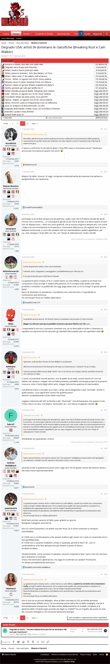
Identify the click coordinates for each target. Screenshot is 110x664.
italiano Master (10, 654)
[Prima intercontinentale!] (15, 277)
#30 (105, 574)
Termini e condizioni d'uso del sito (64, 654)
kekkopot (11, 366)
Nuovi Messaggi (7, 38)
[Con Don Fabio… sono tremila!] (8, 153)
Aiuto (95, 654)
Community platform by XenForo (55, 659)
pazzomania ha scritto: (32, 262)
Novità (26, 33)
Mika (10, 323)
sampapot (11, 228)
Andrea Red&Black (10, 464)
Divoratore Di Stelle (95, 631)
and (34, 207)
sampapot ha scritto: (31, 415)
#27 (105, 410)
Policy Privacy (85, 654)
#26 (105, 352)
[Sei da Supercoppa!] (13, 153)
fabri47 (6, 56)
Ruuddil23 (11, 143)
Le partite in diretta (44, 33)
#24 (105, 257)
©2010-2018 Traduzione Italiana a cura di (55, 662)
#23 (105, 214)
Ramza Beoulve (11, 186)
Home (6, 33)
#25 (105, 309)
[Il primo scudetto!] (8, 149)
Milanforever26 (11, 271)
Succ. (34, 123)
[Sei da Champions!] (17, 149)
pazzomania (11, 508)
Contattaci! (45, 654)
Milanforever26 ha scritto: (33, 134)
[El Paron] (13, 149)
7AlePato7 (11, 588)
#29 (105, 494)
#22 (105, 172)
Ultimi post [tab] (8, 60)
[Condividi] (101, 129)
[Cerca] (106, 33)
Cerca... (19, 38)
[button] (31, 33)
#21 (105, 129)
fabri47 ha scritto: (30, 315)
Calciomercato (63, 33)
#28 (105, 448)
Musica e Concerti (39, 634)
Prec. (6, 123)
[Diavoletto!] (4, 149)
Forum (16, 33)
